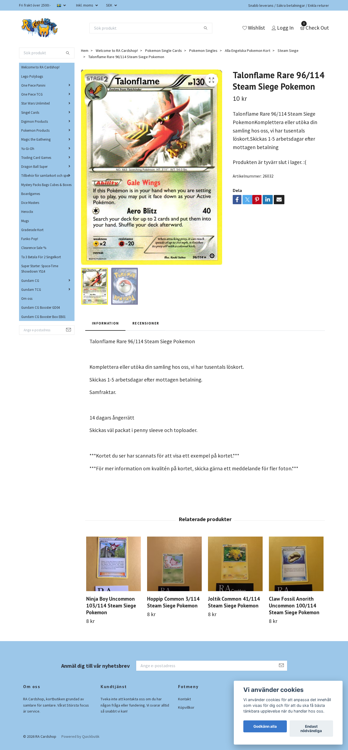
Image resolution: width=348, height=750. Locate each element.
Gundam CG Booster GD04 (40, 307)
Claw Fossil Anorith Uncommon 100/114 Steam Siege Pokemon (294, 605)
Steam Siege (288, 50)
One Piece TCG (32, 94)
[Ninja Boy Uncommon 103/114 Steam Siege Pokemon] (113, 564)
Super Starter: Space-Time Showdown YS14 (39, 268)
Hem (84, 50)
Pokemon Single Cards (163, 50)
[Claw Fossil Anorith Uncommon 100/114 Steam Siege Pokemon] (296, 564)
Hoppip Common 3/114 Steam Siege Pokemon (173, 602)
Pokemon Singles (203, 50)
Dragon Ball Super (34, 166)
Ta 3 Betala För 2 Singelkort (41, 257)
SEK (109, 5)
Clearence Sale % (33, 247)
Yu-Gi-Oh (27, 148)
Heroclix (27, 211)
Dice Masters (30, 202)
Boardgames (30, 193)
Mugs (25, 221)
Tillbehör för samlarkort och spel (45, 175)
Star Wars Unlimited (35, 103)
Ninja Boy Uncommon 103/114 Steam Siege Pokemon (111, 605)
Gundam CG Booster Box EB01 (43, 316)
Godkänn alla (265, 726)
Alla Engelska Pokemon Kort (247, 50)
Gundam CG (30, 280)
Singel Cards (30, 112)
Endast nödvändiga (311, 728)
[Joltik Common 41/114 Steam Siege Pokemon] (235, 564)
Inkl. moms (85, 5)
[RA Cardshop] (39, 28)
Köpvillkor (186, 707)
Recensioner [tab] (145, 323)
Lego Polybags (32, 76)
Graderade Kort (32, 230)
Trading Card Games (36, 157)
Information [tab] (105, 323)
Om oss (26, 298)
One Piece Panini (33, 85)
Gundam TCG (31, 289)
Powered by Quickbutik (80, 736)
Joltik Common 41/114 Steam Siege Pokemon (234, 602)
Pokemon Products (35, 130)
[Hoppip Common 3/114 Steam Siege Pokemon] (174, 564)
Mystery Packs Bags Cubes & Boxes (46, 184)
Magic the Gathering (36, 139)
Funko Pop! (29, 239)
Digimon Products (34, 121)
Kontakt (184, 699)
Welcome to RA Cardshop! (40, 67)
